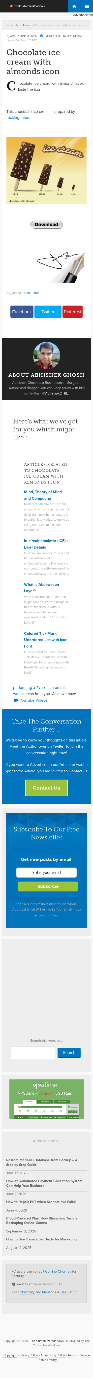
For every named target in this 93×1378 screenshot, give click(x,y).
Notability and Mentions (38, 1292)
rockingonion (17, 117)
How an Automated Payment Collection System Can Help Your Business (44, 1183)
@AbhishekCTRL (55, 393)
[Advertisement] (46, 990)
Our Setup (68, 1292)
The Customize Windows (24, 6)
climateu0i (31, 292)
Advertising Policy (53, 1355)
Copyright (10, 1355)
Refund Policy (48, 1360)
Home (27, 25)
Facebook (22, 311)
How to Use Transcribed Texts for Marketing (41, 1239)
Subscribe (48, 886)
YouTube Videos (33, 700)
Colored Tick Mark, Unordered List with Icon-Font (46, 640)
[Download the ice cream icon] (46, 225)
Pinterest (72, 311)
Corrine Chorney (58, 1271)
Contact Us (47, 788)
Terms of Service (79, 1355)
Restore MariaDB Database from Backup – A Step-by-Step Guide (42, 1162)
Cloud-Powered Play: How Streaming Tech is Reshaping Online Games (41, 1220)
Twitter (48, 311)
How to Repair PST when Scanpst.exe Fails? (41, 1201)
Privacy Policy (29, 1355)
